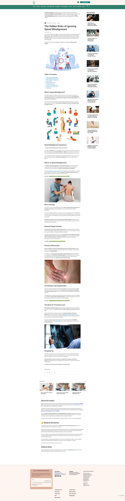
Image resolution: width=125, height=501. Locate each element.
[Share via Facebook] (44, 372)
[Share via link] (52, 372)
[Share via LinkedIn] (49, 372)
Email (33, 479)
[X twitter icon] (55, 476)
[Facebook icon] (57, 476)
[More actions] (80, 23)
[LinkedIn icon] (58, 476)
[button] (50, 7)
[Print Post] (54, 372)
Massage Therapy (47, 369)
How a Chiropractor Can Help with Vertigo (46, 393)
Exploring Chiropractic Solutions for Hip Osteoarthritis (76, 393)
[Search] (78, 2)
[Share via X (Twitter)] (47, 372)
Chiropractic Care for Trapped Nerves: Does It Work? (62, 393)
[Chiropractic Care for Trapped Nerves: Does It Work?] (62, 387)
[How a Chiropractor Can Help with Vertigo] (47, 387)
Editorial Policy (71, 449)
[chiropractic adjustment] (78, 387)
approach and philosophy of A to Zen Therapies (50, 410)
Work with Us (57, 491)
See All (84, 381)
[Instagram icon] (60, 476)
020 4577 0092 (59, 472)
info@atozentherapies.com (61, 473)
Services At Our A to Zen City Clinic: (88, 471)
